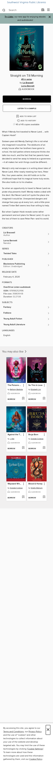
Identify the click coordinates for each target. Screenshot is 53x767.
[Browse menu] (48, 10)
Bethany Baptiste (16, 389)
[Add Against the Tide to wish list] (23, 448)
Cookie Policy (35, 759)
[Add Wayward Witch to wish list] (23, 497)
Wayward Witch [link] (15, 484)
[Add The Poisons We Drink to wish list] (23, 398)
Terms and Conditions (13, 731)
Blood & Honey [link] (35, 484)
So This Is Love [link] (35, 385)
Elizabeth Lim (36, 389)
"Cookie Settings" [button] (35, 749)
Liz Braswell (28, 83)
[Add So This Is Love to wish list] (44, 398)
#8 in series (26, 79)
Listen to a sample (27, 108)
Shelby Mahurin (37, 488)
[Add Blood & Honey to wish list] (44, 497)
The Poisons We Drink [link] (15, 385)
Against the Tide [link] (15, 434)
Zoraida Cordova (37, 439)
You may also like (13, 351)
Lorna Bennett (27, 86)
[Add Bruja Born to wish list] (44, 448)
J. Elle (12, 439)
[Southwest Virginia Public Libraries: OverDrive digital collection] (26, 2)
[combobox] (20, 10)
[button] (27, 99)
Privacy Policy (35, 731)
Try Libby (9, 16)
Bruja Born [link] (33, 434)
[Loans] (42, 10)
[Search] (4, 10)
